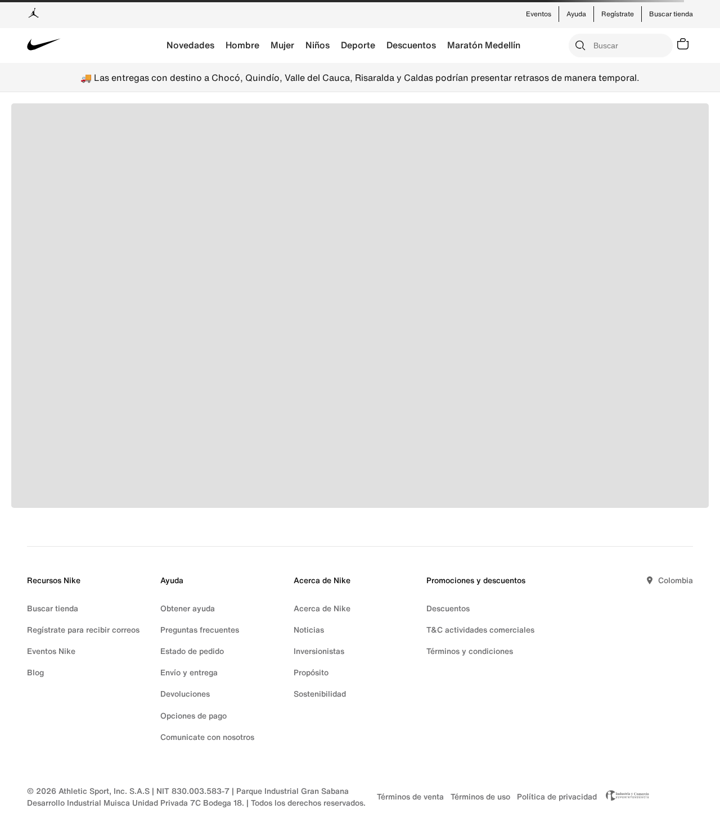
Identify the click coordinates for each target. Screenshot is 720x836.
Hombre (242, 45)
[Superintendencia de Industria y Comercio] (624, 796)
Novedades (190, 45)
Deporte (358, 45)
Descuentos (411, 45)
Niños (317, 45)
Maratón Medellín (483, 45)
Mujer (282, 45)
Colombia (675, 580)
